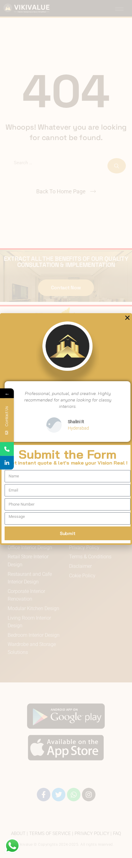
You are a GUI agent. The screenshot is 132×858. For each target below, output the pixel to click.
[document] (66, 429)
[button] (127, 318)
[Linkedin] (7, 463)
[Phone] (7, 449)
